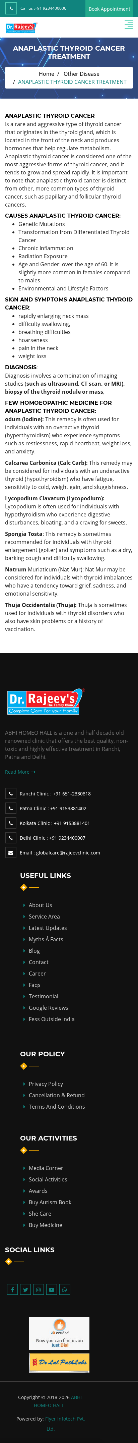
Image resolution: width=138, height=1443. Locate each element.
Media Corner (46, 1168)
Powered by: (30, 1419)
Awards (38, 1191)
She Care (40, 1213)
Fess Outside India (52, 1019)
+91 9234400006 (50, 8)
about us (40, 905)
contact (39, 962)
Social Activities (48, 1179)
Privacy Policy (46, 1084)
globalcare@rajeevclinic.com (60, 852)
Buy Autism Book (50, 1202)
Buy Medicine (45, 1225)
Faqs (35, 985)
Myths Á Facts (46, 939)
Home (46, 73)
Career (37, 973)
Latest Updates (48, 928)
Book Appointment (109, 9)
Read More (18, 772)
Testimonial (43, 996)
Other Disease (81, 73)
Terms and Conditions (57, 1106)
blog (34, 950)
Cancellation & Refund (57, 1095)
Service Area (44, 916)
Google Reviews (48, 1007)
